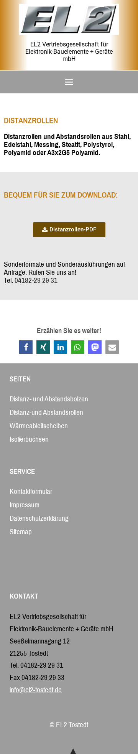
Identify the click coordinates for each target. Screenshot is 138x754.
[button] (26, 347)
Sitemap (21, 532)
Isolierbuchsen (29, 439)
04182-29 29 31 (36, 280)
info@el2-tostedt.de (36, 690)
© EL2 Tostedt (69, 725)
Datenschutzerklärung (39, 518)
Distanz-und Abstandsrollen (46, 412)
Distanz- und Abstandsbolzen (49, 399)
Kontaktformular (31, 491)
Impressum (24, 505)
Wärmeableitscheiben (39, 426)
